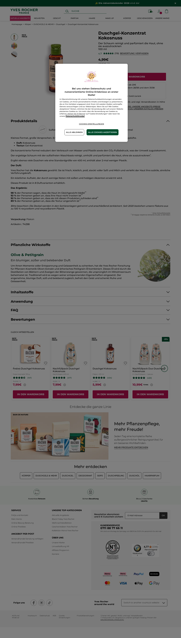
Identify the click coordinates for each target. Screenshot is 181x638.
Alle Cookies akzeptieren (102, 132)
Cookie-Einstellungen (91, 124)
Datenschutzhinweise (75, 116)
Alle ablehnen (74, 132)
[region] (91, 103)
